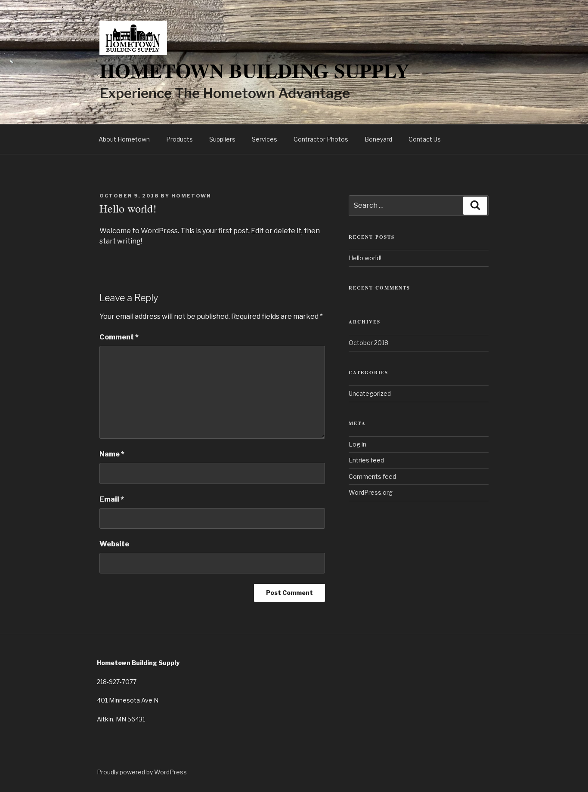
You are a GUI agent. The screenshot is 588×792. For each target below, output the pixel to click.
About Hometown (124, 139)
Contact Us (425, 139)
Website (114, 544)
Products (179, 139)
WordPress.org (371, 492)
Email (111, 499)
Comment (119, 337)
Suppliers (222, 139)
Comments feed (372, 476)
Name (111, 454)
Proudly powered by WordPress (142, 772)
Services (264, 139)
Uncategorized (370, 393)
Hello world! (365, 258)
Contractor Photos (321, 139)
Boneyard (378, 139)
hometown (191, 196)
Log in (357, 444)
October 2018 (368, 342)
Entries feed (366, 460)
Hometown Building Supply (254, 70)
